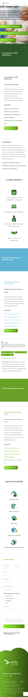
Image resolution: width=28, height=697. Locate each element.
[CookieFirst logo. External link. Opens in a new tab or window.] (1, 341)
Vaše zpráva (6, 606)
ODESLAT (14, 626)
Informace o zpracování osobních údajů (14, 630)
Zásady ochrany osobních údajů (6, 682)
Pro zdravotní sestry (8, 39)
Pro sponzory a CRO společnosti (11, 26)
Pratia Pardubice (10, 598)
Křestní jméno (7, 565)
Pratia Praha (9, 596)
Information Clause (22, 682)
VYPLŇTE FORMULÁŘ (11, 128)
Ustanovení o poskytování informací (14, 682)
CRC (7, 603)
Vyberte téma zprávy (8, 586)
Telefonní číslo (7, 579)
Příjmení (16, 565)
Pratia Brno (8, 600)
